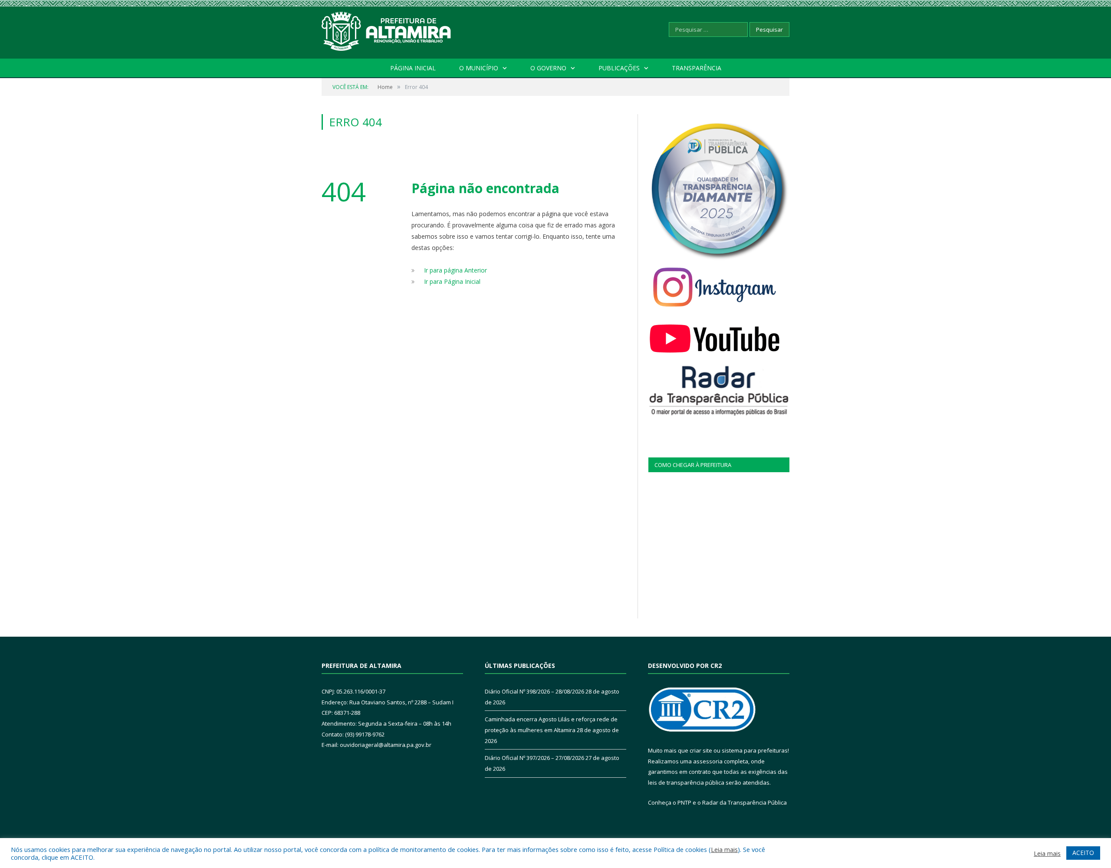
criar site (701, 750)
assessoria (708, 761)
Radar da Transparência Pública (744, 802)
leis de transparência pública (686, 782)
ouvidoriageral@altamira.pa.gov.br (385, 745)
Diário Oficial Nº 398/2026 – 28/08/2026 (534, 691)
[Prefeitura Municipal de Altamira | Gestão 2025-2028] (387, 29)
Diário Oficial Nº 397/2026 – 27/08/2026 (534, 758)
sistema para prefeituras (755, 750)
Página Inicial (413, 68)
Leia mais (724, 849)
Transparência (696, 68)
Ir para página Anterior (455, 270)
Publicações (619, 68)
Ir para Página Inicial (452, 281)
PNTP (684, 802)
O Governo (548, 68)
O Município (478, 68)
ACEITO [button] (1083, 852)
